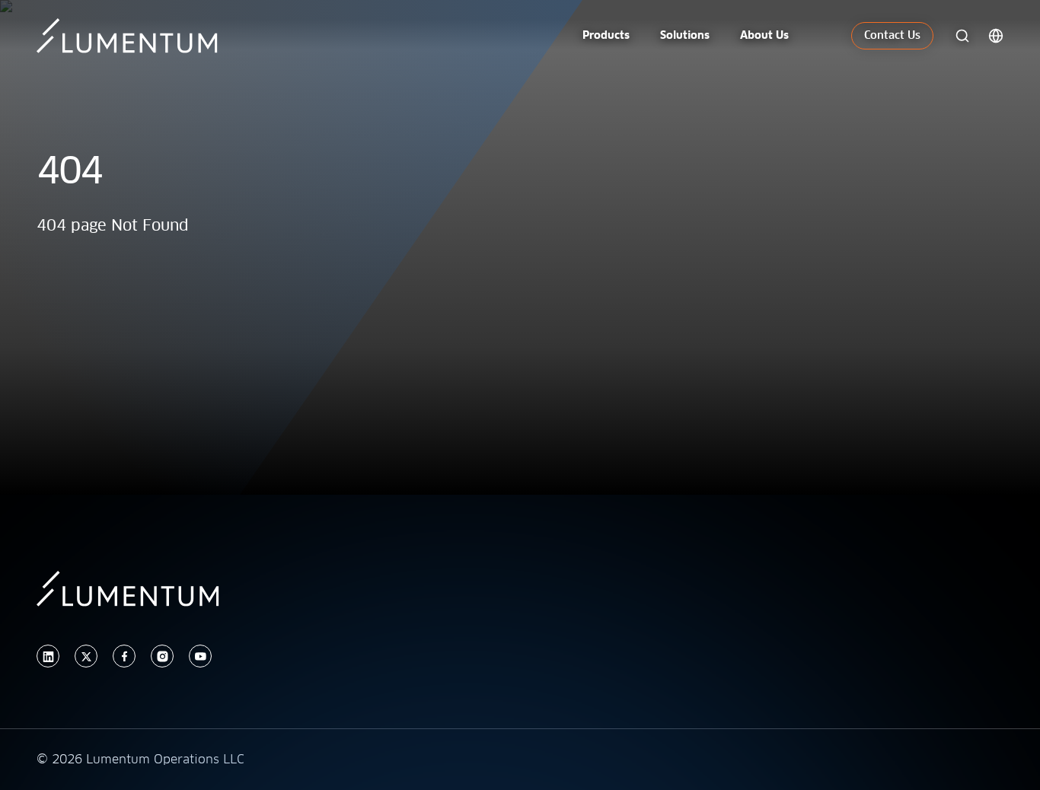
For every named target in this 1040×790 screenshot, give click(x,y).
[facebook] (124, 656)
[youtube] (200, 656)
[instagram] (162, 656)
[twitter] (86, 656)
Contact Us (892, 35)
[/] (135, 35)
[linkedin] (48, 656)
